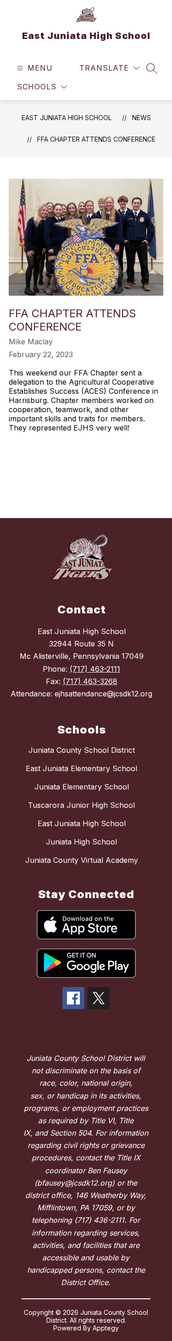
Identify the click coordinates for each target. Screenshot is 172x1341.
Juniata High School (81, 841)
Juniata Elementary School (81, 786)
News (141, 117)
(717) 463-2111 (95, 668)
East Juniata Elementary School (81, 768)
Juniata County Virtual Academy (81, 860)
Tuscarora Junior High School (81, 805)
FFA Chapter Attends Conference (96, 139)
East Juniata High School (66, 117)
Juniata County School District (81, 750)
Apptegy (106, 1328)
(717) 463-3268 (90, 681)
